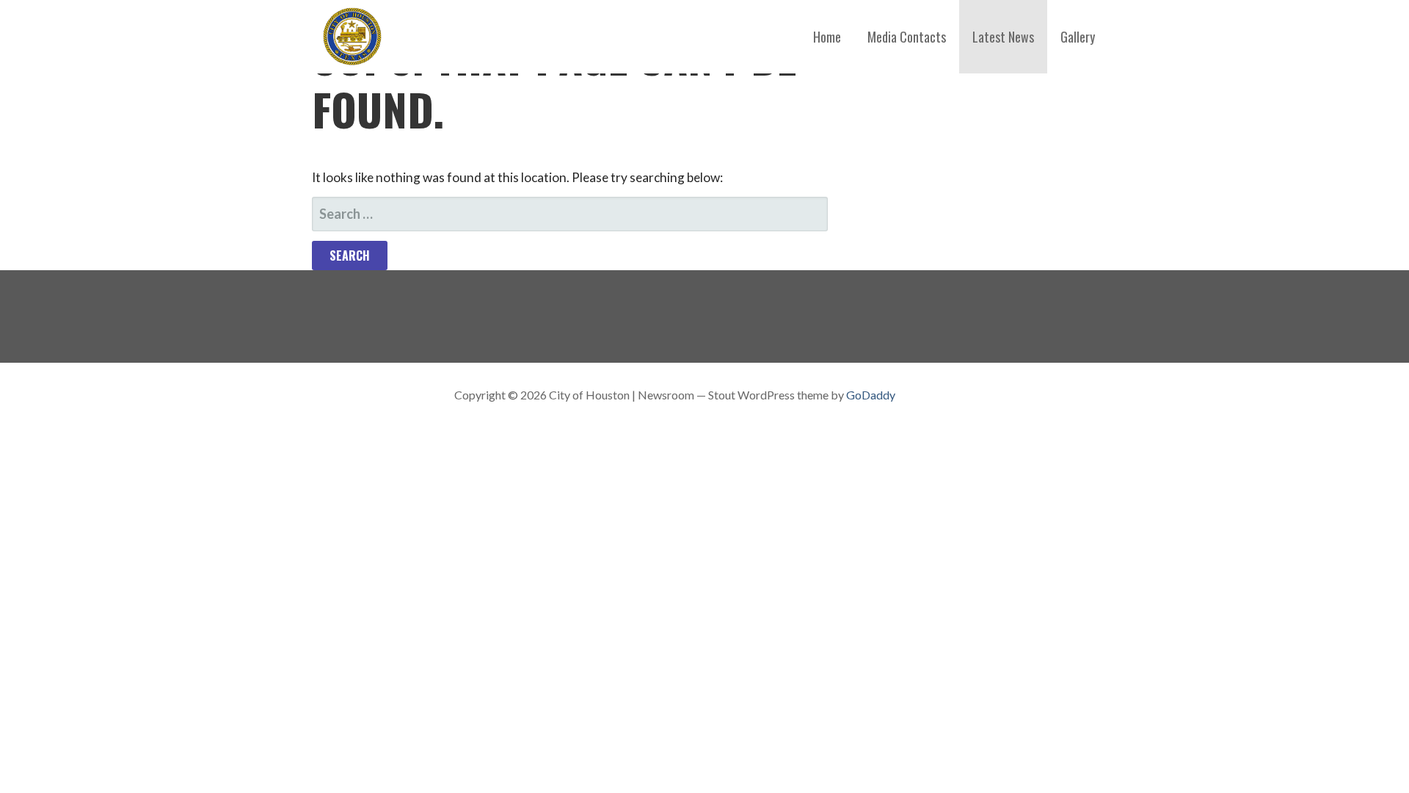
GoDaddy (870, 395)
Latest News (1003, 36)
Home (827, 36)
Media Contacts (906, 36)
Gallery (1077, 36)
